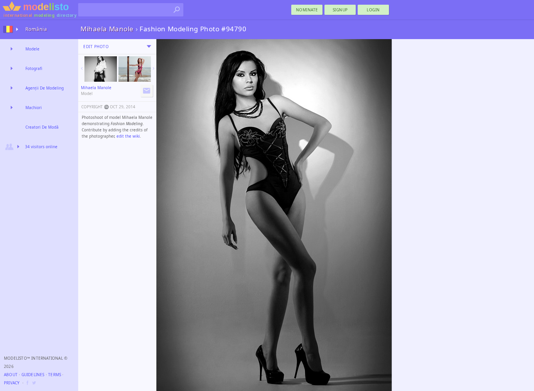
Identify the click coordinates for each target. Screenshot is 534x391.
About (11, 374)
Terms (54, 374)
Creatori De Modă (42, 127)
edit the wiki (128, 136)
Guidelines (33, 374)
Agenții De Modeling (44, 88)
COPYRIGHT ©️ (95, 106)
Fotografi (33, 68)
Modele (32, 49)
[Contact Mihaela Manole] (146, 90)
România (36, 29)
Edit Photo (96, 46)
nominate (307, 10)
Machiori (33, 107)
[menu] (149, 46)
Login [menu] (373, 10)
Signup (340, 10)
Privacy (12, 383)
